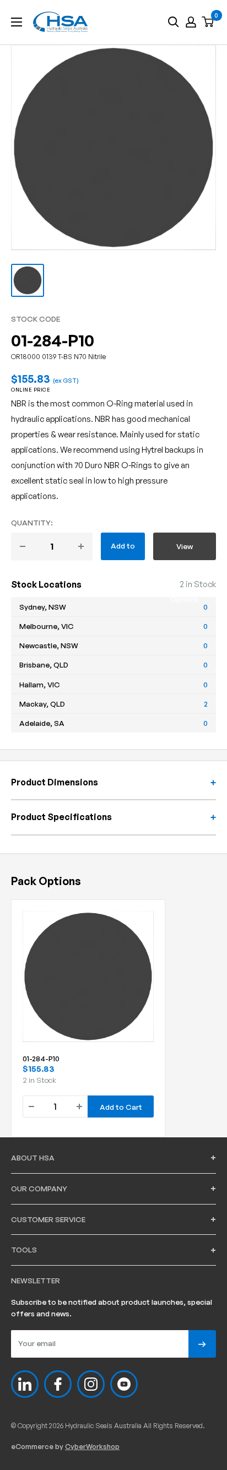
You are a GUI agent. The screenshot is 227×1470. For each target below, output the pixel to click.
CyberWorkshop (92, 1446)
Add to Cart (123, 550)
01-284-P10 (41, 1058)
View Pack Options (184, 550)
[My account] (191, 22)
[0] (208, 22)
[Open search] (173, 22)
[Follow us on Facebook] (58, 1384)
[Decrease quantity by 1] (22, 546)
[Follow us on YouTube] (124, 1384)
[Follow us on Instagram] (91, 1384)
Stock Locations (46, 584)
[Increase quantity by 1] (81, 546)
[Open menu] (16, 22)
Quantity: (32, 522)
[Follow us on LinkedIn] (25, 1384)
